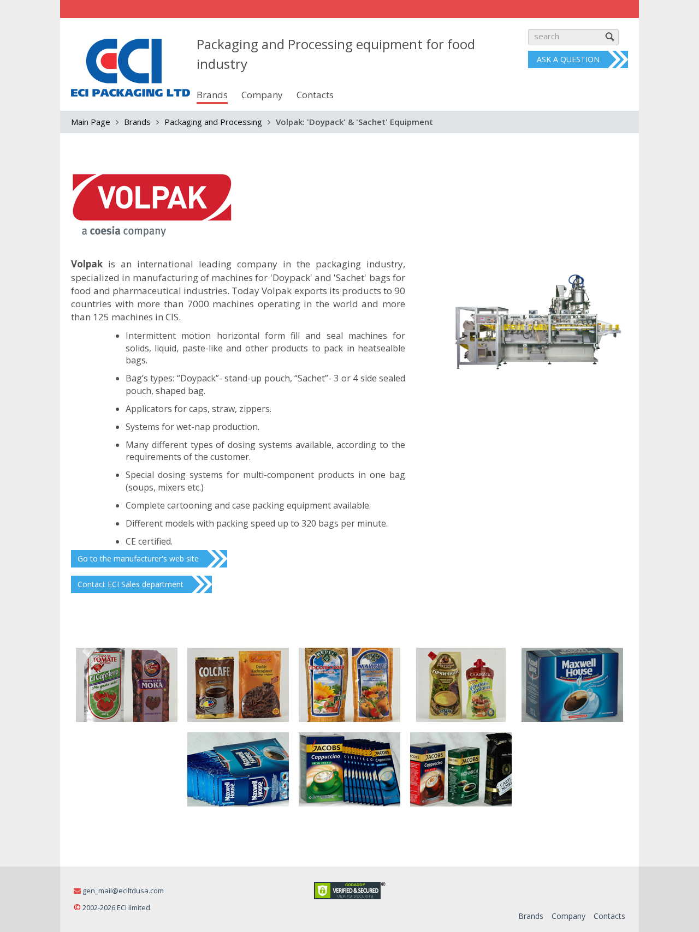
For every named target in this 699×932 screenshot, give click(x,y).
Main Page (90, 121)
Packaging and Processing (213, 121)
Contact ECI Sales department (130, 584)
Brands (137, 121)
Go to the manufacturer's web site (138, 558)
